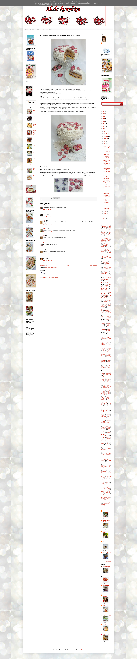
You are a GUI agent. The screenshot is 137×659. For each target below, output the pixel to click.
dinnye (107, 271)
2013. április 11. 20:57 (47, 246)
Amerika (109, 227)
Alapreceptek (103, 226)
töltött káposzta (104, 484)
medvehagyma (106, 387)
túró (110, 487)
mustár (108, 397)
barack (110, 237)
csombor (105, 267)
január (105, 214)
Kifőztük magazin (104, 345)
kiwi (105, 349)
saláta (102, 444)
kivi (103, 349)
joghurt (104, 322)
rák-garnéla (103, 428)
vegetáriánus (103, 494)
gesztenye (103, 306)
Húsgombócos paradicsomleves (107, 174)
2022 (104, 116)
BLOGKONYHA (106, 605)
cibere (102, 255)
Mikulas (109, 392)
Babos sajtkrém (106, 180)
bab (108, 234)
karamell (109, 333)
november (106, 133)
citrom (106, 255)
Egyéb (110, 284)
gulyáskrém (108, 311)
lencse (104, 365)
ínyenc (102, 320)
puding (108, 423)
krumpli (103, 360)
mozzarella (108, 396)
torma (102, 481)
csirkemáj (107, 263)
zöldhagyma (109, 502)
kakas (107, 325)
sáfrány (102, 443)
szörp (104, 473)
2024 (104, 113)
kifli (109, 344)
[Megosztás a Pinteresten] (59, 198)
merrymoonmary (72, 649)
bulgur (108, 251)
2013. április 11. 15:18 (47, 216)
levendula (103, 369)
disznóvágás (104, 274)
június (105, 141)
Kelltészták (106, 339)
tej (107, 476)
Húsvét (109, 318)
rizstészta (102, 439)
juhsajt (102, 324)
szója (107, 472)
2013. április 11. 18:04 (47, 231)
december (106, 131)
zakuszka (108, 498)
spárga (108, 455)
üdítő (109, 488)
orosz (105, 405)
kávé (53, 199)
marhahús (108, 382)
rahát (109, 427)
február (105, 213)
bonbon (102, 246)
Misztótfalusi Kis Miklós (105, 393)
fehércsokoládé (104, 297)
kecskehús (103, 336)
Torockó (107, 481)
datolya (102, 269)
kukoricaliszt (105, 362)
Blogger (82, 649)
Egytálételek (104, 286)
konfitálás (102, 355)
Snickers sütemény (34, 139)
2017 (104, 123)
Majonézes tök (34, 145)
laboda (110, 362)
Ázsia (104, 234)
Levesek (108, 369)
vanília (102, 493)
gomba (102, 307)
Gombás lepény (106, 206)
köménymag (104, 357)
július (105, 139)
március (105, 211)
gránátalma (103, 309)
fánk (110, 295)
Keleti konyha (103, 338)
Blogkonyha (45, 242)
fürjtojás (105, 304)
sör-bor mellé (108, 454)
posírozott (103, 422)
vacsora (103, 490)
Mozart (104, 396)
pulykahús (109, 424)
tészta (102, 478)
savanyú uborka (107, 448)
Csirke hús (108, 262)
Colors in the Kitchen (107, 615)
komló (109, 354)
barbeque (103, 239)
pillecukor (109, 416)
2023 (104, 115)
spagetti (102, 455)
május (105, 143)
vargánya (107, 493)
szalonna (109, 462)
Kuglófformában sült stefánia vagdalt (107, 205)
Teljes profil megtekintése (106, 44)
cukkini (107, 256)
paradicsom (104, 410)
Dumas (102, 276)
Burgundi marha (106, 186)
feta (103, 300)
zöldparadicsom (106, 503)
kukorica (103, 361)
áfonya (110, 223)
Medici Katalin (109, 386)
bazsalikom (103, 240)
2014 (104, 128)
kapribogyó (109, 329)
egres (106, 284)
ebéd (110, 276)
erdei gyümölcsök (108, 290)
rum (109, 442)
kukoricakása (109, 361)
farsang (104, 296)
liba (105, 370)
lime (109, 370)
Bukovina (102, 251)
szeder (109, 466)
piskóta (104, 417)
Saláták (107, 444)
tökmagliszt (108, 483)
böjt (102, 250)
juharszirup (103, 323)
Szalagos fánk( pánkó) (34, 124)
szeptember (106, 136)
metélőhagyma (108, 390)
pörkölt (108, 422)
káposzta (103, 329)
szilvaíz (108, 470)
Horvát (108, 316)
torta (110, 481)
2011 (104, 218)
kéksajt (108, 336)
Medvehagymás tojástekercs (106, 169)
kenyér (108, 343)
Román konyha (105, 440)
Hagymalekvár (106, 178)
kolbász (107, 351)
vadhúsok (103, 491)
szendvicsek (103, 467)
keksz (102, 337)
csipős (106, 261)
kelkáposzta (109, 338)
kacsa (102, 325)
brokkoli (108, 250)
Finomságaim (105, 511)
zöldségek (103, 504)
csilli (103, 261)
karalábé (103, 333)
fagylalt (102, 295)
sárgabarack (103, 445)
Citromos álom (34, 152)
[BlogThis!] (55, 198)
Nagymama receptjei (105, 398)
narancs (102, 399)
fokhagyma (109, 300)
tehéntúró (103, 476)
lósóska (102, 373)
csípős (110, 261)
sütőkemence (106, 459)
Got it (102, 3)
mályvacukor (108, 379)
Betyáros (104, 243)
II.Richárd (107, 319)
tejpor (104, 477)
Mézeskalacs (103, 392)
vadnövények (109, 491)
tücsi (44, 235)
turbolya (106, 487)
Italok (106, 320)
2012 (104, 217)
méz (108, 391)
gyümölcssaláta (108, 312)
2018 (104, 121)
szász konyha (103, 466)
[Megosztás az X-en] (56, 198)
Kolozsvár (103, 353)
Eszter (44, 213)
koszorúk (108, 355)
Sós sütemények (107, 452)
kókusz (108, 350)
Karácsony (108, 330)
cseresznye (107, 258)
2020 (104, 118)
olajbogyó (103, 403)
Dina (44, 206)
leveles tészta (107, 367)
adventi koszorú (104, 223)
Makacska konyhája (107, 552)
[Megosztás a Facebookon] (57, 198)
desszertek (108, 269)
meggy (102, 388)
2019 (104, 120)
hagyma (109, 313)
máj (110, 374)
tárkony (107, 475)
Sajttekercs (34, 169)
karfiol (104, 334)
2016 (104, 125)
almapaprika (105, 227)
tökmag (102, 483)
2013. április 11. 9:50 (47, 209)
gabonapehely (107, 305)
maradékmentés (107, 381)
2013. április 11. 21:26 (47, 260)
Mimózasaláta (106, 154)
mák (108, 376)
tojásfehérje (103, 479)
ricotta (110, 437)
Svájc (108, 461)
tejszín (108, 477)
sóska (110, 453)
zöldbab (102, 500)
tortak (104, 482)
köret (109, 357)
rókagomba (108, 439)
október (105, 134)
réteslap (102, 432)
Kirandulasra (109, 348)
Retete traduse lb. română (106, 434)
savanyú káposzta (107, 447)
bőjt (104, 250)
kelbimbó (107, 337)
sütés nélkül (109, 458)
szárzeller (108, 465)
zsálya (109, 504)
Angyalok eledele (106, 184)
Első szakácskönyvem (105, 289)
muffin (102, 397)
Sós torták (105, 453)
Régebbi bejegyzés (93, 265)
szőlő (110, 472)
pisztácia (108, 417)
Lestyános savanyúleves (106, 200)
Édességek (104, 282)
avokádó (109, 233)
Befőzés (102, 241)
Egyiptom (106, 285)
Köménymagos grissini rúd (106, 157)
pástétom (102, 414)
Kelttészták (103, 340)
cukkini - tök (103, 257)
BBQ (109, 240)
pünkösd (106, 426)
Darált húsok (106, 268)
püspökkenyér (103, 427)
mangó (102, 381)
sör (103, 454)
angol (102, 229)
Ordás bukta (34, 110)
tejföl (110, 476)
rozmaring (103, 442)
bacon (102, 235)
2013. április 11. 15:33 (47, 224)
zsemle (102, 505)
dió (110, 271)
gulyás (102, 311)
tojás (107, 478)
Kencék (102, 343)
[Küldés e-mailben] (53, 198)
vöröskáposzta (104, 497)
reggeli (102, 429)
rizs (103, 438)
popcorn (108, 420)
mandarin (102, 380)
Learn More (96, 3)
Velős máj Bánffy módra (106, 182)
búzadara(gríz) (104, 252)
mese (102, 390)
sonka (110, 450)
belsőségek (109, 241)
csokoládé (109, 266)
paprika (106, 409)
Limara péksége (106, 585)
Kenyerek (103, 344)
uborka (105, 488)
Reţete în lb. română (46, 29)
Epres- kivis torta (106, 171)
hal (104, 315)
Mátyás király (106, 385)
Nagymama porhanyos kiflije (107, 167)
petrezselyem (103, 416)
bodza (107, 244)
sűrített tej (103, 458)
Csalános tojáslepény (106, 150)
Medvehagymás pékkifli (106, 176)
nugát (102, 402)
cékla (110, 252)
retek (109, 431)
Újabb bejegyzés (43, 265)
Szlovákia (102, 472)
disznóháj (106, 272)
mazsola (103, 386)
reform (108, 428)
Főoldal (26, 29)
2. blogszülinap (106, 193)
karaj (107, 332)
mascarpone (108, 384)
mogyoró (103, 394)
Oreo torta (34, 117)
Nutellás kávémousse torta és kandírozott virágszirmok (106, 189)
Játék (110, 320)
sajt (107, 443)
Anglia (109, 228)
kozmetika (103, 356)
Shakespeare (103, 450)
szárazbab (106, 464)
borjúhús (102, 247)
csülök (110, 267)
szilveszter (103, 471)
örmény (109, 405)
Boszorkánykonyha (105, 249)
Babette (104, 624)
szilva (104, 470)
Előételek (32, 29)
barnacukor (108, 239)
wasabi (109, 497)
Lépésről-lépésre (104, 366)
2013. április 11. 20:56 (47, 238)
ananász (104, 228)
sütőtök (102, 460)
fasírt (109, 296)
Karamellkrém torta (107, 158)
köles (110, 356)
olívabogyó (108, 404)
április (105, 144)
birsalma (109, 243)
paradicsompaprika (105, 411)
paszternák (108, 414)
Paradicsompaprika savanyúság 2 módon (34, 133)
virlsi (109, 494)
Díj (104, 271)
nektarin (108, 399)
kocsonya (109, 349)
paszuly (102, 415)
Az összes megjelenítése (107, 561)
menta (108, 388)
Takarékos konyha (106, 566)
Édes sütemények (49, 199)
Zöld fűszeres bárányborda (106, 209)
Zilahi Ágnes (107, 499)
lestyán (102, 367)
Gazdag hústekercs (107, 198)
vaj (103, 492)
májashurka (107, 375)
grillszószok (107, 310)
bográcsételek (104, 245)
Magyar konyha (105, 374)
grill (102, 310)
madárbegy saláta (108, 373)
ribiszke (102, 437)
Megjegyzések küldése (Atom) (51, 267)
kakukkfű (103, 326)
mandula (107, 380)
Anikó (44, 220)
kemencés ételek (105, 342)
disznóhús (103, 273)
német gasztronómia (105, 400)
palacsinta (109, 408)
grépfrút (109, 309)
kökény (107, 356)
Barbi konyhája (106, 634)
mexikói (104, 391)
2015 (104, 126)
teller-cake (45, 228)
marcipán (102, 382)
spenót (102, 456)
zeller (102, 499)
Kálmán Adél (105, 43)
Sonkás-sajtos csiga (107, 202)
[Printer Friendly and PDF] (43, 274)
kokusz (104, 350)
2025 (104, 111)
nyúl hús (108, 402)
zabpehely (103, 498)
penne (108, 415)
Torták (37, 29)
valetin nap (108, 492)
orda (102, 405)
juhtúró (108, 324)
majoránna (103, 376)
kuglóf (109, 360)
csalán (110, 257)
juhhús (108, 323)
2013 (104, 130)
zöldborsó (108, 500)
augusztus (106, 138)
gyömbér (102, 312)
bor (108, 246)
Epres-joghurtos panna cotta (106, 147)
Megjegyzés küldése (46, 262)
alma (110, 226)
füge (102, 304)
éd (105, 277)
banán (105, 237)
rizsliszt (108, 438)
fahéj (107, 295)
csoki (44, 199)
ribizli (107, 437)
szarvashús (103, 465)
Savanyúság (103, 449)
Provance (102, 423)
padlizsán (103, 408)
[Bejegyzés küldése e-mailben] (51, 198)
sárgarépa (109, 445)
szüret (108, 473)
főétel (105, 301)
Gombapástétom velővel (106, 161)
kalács (109, 326)
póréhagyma (103, 421)
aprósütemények (108, 229)
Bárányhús (106, 238)
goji (108, 306)
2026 (104, 110)
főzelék (102, 303)
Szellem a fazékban (107, 576)
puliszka (103, 424)
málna (102, 379)
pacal (102, 406)
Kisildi (44, 256)
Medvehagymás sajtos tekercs (106, 196)
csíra (104, 262)
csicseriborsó (103, 259)
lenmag (108, 365)
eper (102, 290)
